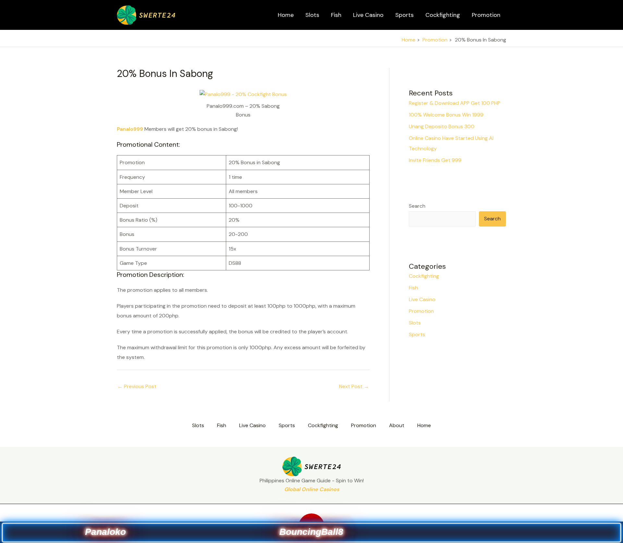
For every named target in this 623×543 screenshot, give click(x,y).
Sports (404, 15)
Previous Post (136, 386)
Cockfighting (442, 15)
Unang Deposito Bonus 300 (441, 126)
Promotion (486, 15)
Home (286, 15)
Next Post (354, 386)
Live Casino (368, 15)
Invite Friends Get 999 (435, 160)
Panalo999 (130, 129)
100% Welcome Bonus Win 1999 (446, 114)
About (396, 425)
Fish (336, 15)
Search (417, 206)
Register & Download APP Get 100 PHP (454, 103)
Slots (312, 15)
